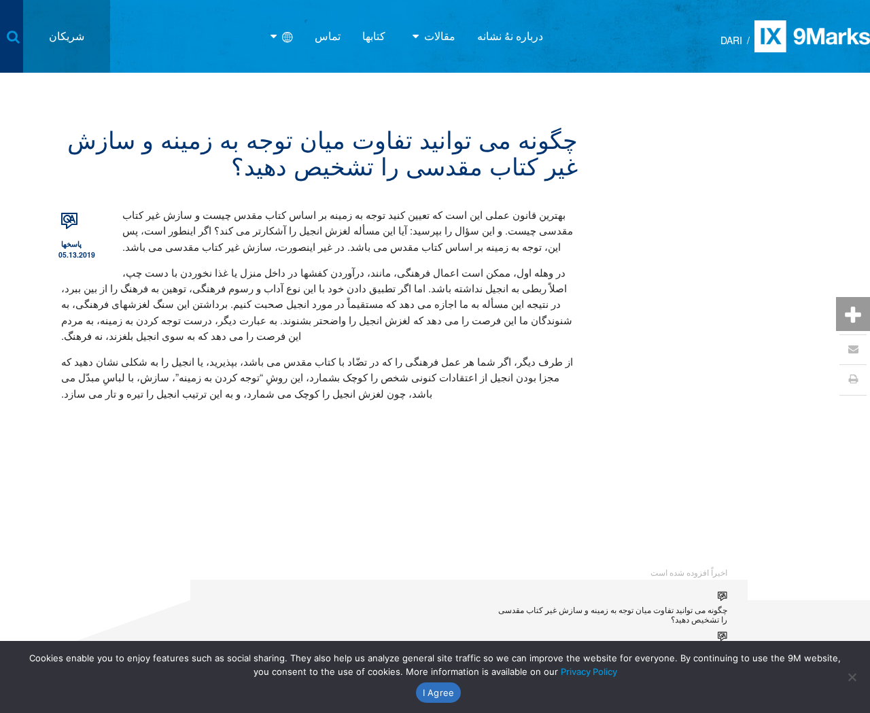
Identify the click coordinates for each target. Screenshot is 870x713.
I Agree (439, 692)
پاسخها (71, 244)
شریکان (66, 36)
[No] (853, 677)
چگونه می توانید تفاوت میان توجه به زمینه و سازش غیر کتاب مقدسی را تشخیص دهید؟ (612, 614)
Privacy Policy (589, 671)
